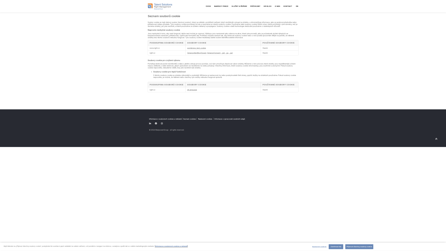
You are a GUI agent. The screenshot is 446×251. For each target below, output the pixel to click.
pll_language (192, 90)
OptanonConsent (213, 53)
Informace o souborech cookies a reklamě (165, 119)
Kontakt (288, 6)
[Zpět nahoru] (436, 139)
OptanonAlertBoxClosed (196, 53)
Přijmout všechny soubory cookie (359, 247)
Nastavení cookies (205, 119)
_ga (227, 53)
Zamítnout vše (336, 247)
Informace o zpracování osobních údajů (230, 119)
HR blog (268, 6)
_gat (231, 53)
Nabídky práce (221, 6)
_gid (223, 53)
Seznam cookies (189, 119)
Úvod (208, 6)
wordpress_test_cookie (196, 48)
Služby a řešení (239, 6)
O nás (277, 6)
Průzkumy (255, 6)
